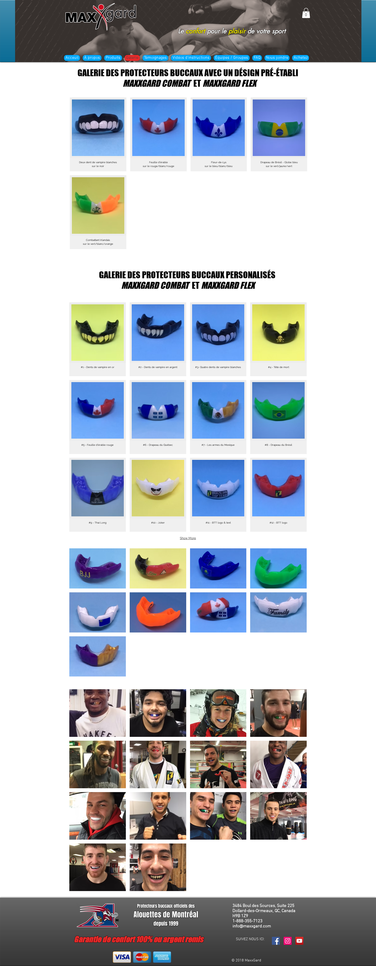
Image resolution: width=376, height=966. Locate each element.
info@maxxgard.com (252, 926)
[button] (306, 13)
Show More (188, 538)
